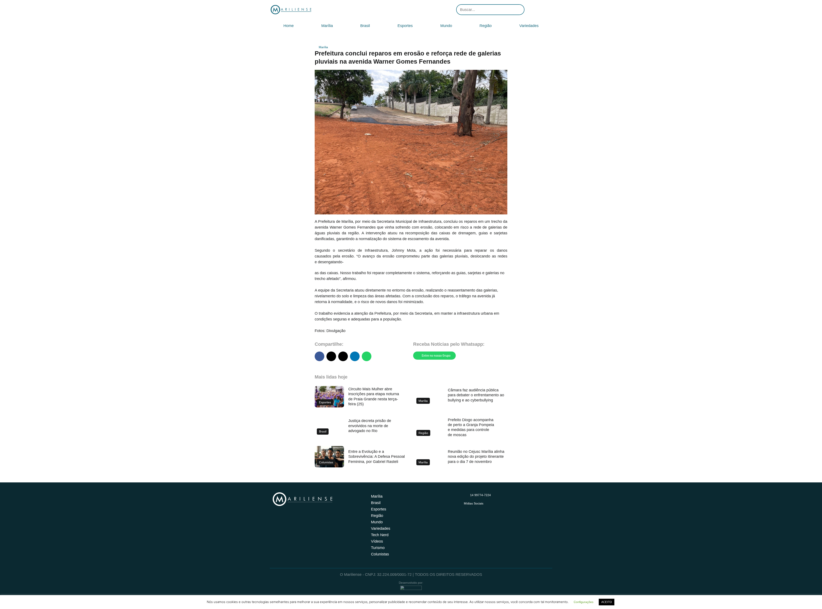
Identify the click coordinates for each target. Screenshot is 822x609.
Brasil (365, 26)
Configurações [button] (583, 602)
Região (486, 26)
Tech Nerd (380, 535)
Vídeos (377, 541)
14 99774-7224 (480, 495)
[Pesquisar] (518, 10)
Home (288, 26)
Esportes (405, 26)
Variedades (529, 26)
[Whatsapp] (548, 9)
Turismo (378, 548)
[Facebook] (535, 9)
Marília (327, 26)
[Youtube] (541, 9)
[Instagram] (529, 9)
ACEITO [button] (606, 602)
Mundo (446, 26)
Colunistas (380, 554)
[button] (319, 356)
